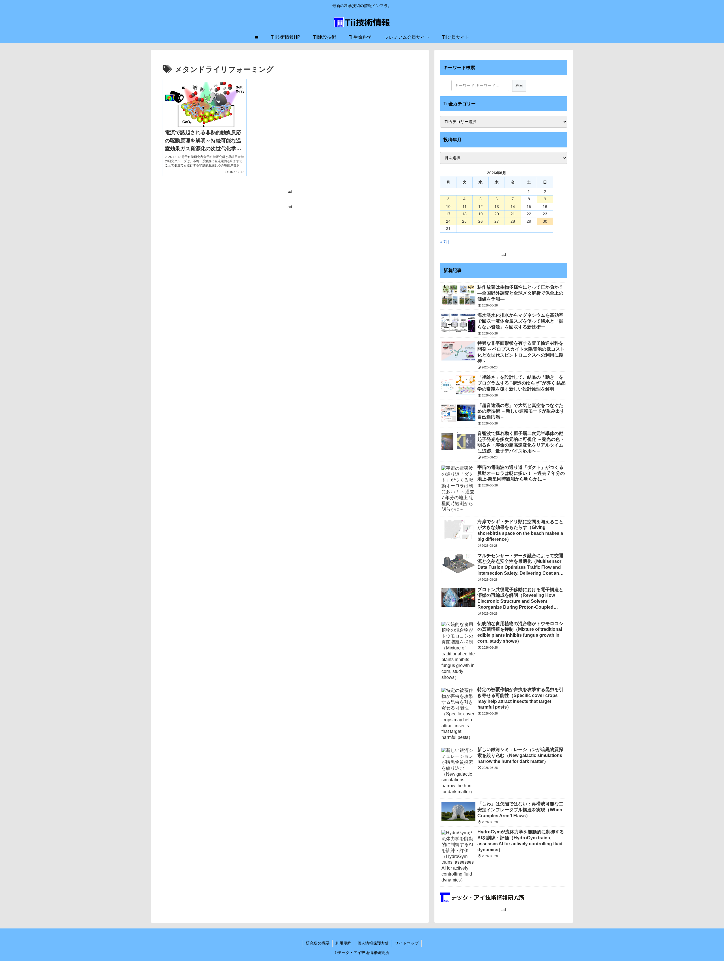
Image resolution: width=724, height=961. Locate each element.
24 (448, 221)
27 (496, 221)
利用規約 (343, 943)
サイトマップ (407, 943)
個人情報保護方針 (373, 943)
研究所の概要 (317, 943)
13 (496, 206)
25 (464, 221)
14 (512, 206)
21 (512, 214)
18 (464, 214)
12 (480, 206)
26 (480, 221)
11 (464, 206)
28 (512, 221)
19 (480, 214)
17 (448, 214)
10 (448, 206)
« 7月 (445, 241)
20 (496, 214)
